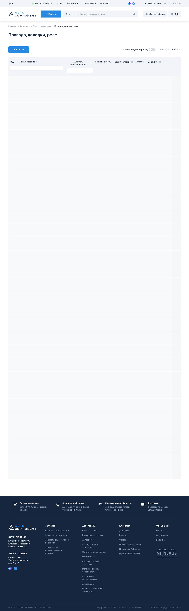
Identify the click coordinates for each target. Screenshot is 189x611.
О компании (88, 3)
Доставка (124, 530)
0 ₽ (176, 14)
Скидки (122, 540)
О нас (159, 530)
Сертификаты (162, 535)
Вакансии (160, 540)
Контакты (104, 3)
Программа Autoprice (129, 549)
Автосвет (87, 540)
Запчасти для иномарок (57, 535)
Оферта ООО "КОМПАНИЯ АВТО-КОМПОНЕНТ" (120, 608)
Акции (60, 3)
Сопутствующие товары (94, 552)
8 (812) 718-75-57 (154, 3)
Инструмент (88, 556)
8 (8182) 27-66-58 (17, 554)
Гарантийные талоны (129, 553)
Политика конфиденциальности (165, 608)
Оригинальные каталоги (57, 530)
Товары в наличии (43, 3)
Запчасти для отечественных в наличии (53, 550)
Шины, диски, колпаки (92, 535)
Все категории (89, 530)
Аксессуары (88, 584)
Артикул (70, 14)
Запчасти (50, 526)
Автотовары (89, 526)
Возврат (123, 535)
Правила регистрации (130, 544)
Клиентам (72, 3)
